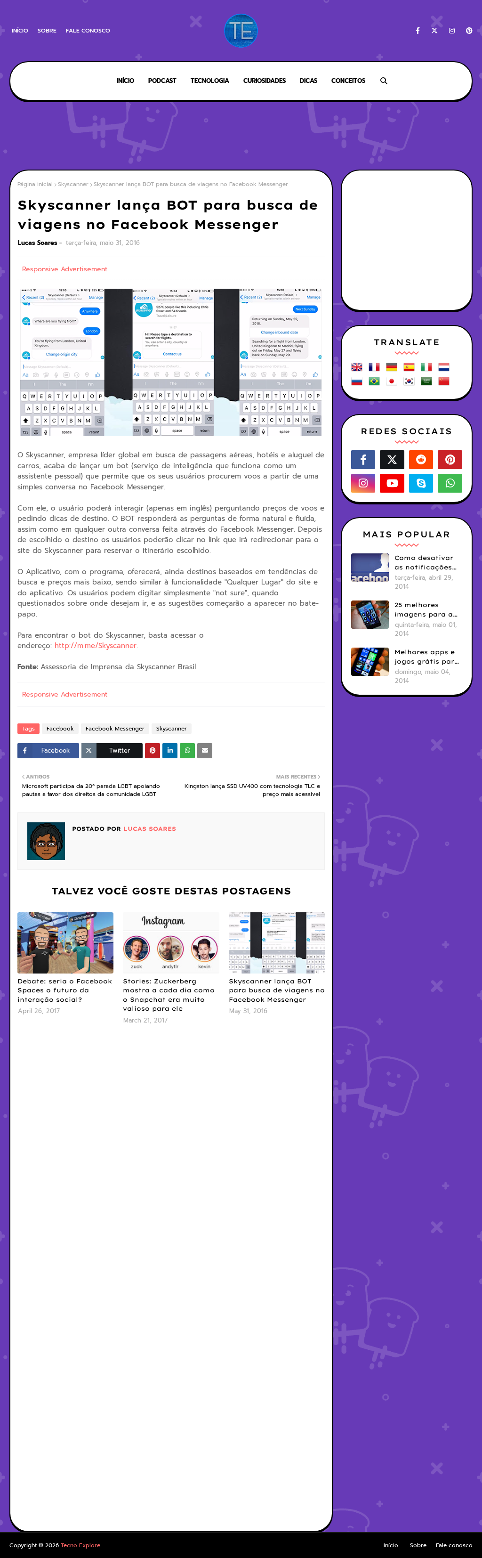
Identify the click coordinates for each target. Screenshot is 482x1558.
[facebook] (417, 31)
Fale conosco (88, 30)
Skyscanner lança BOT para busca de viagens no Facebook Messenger (277, 990)
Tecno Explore (80, 1545)
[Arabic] (428, 385)
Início (20, 30)
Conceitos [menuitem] (348, 80)
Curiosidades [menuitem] (264, 80)
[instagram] (452, 31)
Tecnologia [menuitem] (210, 80)
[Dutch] (445, 370)
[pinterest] (468, 31)
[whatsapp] (450, 483)
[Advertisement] (241, 136)
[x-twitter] (434, 31)
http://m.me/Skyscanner (96, 646)
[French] (376, 370)
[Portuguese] (376, 385)
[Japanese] (393, 385)
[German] (393, 370)
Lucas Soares (37, 242)
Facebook (60, 728)
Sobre (47, 30)
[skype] (421, 483)
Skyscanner (73, 184)
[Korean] (410, 385)
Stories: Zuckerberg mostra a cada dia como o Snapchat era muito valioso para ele (169, 995)
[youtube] (392, 483)
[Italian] (428, 370)
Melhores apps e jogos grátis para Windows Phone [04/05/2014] (426, 657)
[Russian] (358, 385)
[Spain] (410, 370)
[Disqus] (171, 1156)
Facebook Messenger (115, 728)
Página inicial (35, 184)
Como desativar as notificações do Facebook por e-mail (425, 563)
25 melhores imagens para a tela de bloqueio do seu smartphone (424, 610)
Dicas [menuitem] (308, 80)
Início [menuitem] (125, 80)
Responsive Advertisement (64, 269)
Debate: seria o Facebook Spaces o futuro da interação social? (64, 990)
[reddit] (421, 459)
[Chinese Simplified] (445, 385)
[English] (358, 370)
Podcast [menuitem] (162, 80)
